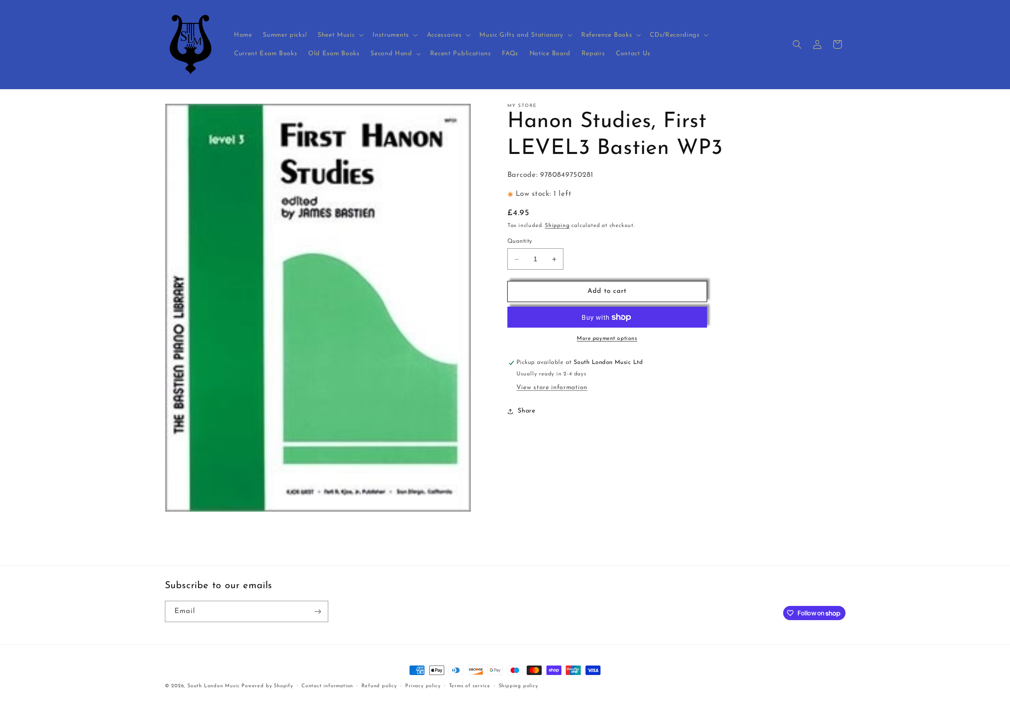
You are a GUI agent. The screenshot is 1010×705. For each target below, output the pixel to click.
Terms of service (469, 686)
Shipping (557, 226)
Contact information (327, 686)
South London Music (213, 686)
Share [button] (526, 411)
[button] (339, 35)
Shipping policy (518, 686)
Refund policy (379, 686)
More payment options (607, 338)
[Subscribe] (318, 611)
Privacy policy (422, 686)
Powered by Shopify (267, 686)
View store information (551, 387)
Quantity (519, 242)
